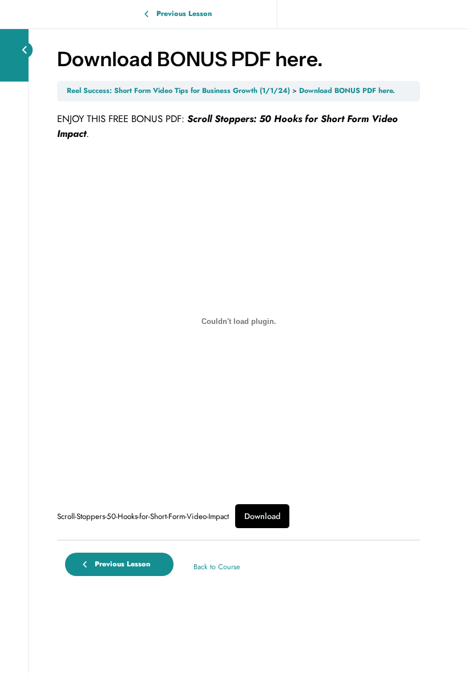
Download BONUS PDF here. (347, 91)
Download (262, 516)
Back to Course (216, 567)
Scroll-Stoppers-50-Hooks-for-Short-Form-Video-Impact (143, 516)
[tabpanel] (238, 319)
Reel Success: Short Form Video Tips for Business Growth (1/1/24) (178, 91)
